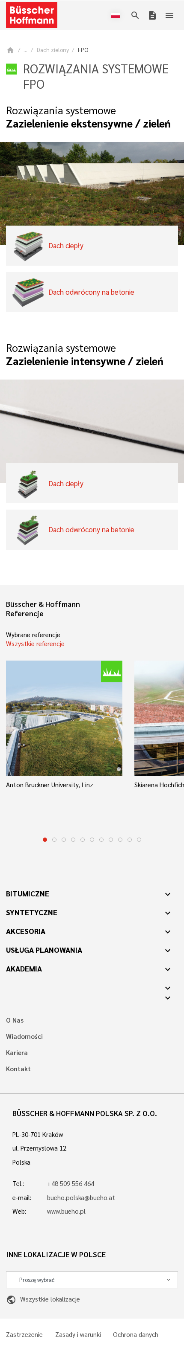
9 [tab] (120, 839)
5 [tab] (82, 839)
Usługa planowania (44, 949)
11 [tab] (139, 839)
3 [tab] (63, 839)
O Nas (15, 1020)
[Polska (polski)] (117, 15)
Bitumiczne (27, 893)
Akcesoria (25, 931)
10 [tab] (129, 839)
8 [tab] (111, 839)
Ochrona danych (135, 1335)
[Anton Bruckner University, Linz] (64, 719)
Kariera (17, 1053)
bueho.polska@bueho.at (81, 1197)
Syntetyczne (31, 912)
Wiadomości (24, 1036)
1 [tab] (45, 839)
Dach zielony (53, 49)
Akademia (24, 968)
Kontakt (18, 1069)
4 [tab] (73, 839)
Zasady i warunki (78, 1335)
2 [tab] (54, 839)
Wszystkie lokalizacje (43, 1299)
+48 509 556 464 (70, 1183)
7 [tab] (101, 839)
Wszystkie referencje (35, 643)
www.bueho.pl (66, 1211)
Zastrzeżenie (24, 1335)
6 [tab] (92, 839)
